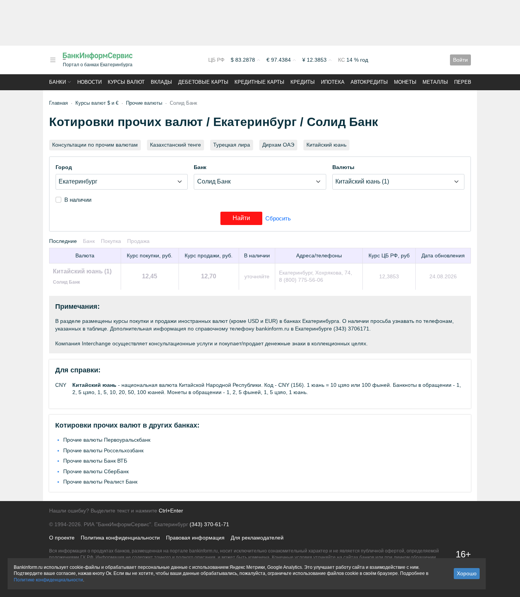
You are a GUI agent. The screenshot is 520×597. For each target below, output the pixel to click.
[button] (53, 60)
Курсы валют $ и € (96, 103)
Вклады (161, 82)
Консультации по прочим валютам (95, 145)
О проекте (62, 538)
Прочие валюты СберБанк (96, 471)
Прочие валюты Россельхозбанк (103, 450)
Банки (57, 82)
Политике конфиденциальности (48, 580)
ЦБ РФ (216, 60)
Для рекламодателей (257, 538)
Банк (200, 167)
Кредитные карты (259, 82)
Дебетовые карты (203, 82)
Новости (89, 82)
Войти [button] (460, 60)
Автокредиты (369, 82)
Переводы (468, 82)
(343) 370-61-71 (209, 524)
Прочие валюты (144, 103)
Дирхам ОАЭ (278, 145)
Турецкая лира (231, 145)
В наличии (77, 199)
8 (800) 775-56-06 (301, 280)
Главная (58, 103)
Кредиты (302, 82)
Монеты (405, 82)
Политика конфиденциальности (120, 538)
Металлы (435, 82)
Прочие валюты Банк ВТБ (95, 461)
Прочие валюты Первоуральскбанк (106, 440)
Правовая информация (195, 538)
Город (64, 167)
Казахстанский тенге (175, 145)
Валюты (343, 167)
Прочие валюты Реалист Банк (100, 482)
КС (342, 60)
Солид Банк (66, 282)
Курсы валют (126, 82)
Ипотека (333, 82)
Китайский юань (326, 145)
